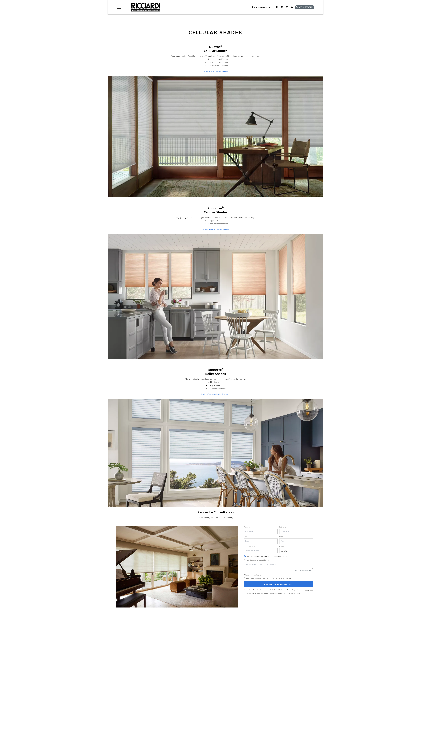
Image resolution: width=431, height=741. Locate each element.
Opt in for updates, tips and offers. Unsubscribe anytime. (267, 556)
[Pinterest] (287, 7)
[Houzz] (292, 7)
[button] (119, 7)
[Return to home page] (163, 7)
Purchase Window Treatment (257, 578)
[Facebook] (277, 7)
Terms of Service (291, 593)
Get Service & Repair (283, 578)
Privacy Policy (279, 593)
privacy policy (309, 590)
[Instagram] (282, 7)
